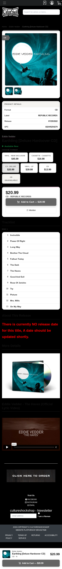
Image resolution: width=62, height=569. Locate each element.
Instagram (32, 502)
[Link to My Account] (52, 3)
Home (4, 27)
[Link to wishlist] (45, 3)
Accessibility (51, 535)
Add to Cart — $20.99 (33, 202)
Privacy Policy (9, 536)
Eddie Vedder (14, 27)
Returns (35, 535)
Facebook (32, 499)
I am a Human (44, 516)
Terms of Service (22, 536)
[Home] (10, 12)
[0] (59, 3)
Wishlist (32, 210)
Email (32, 505)
